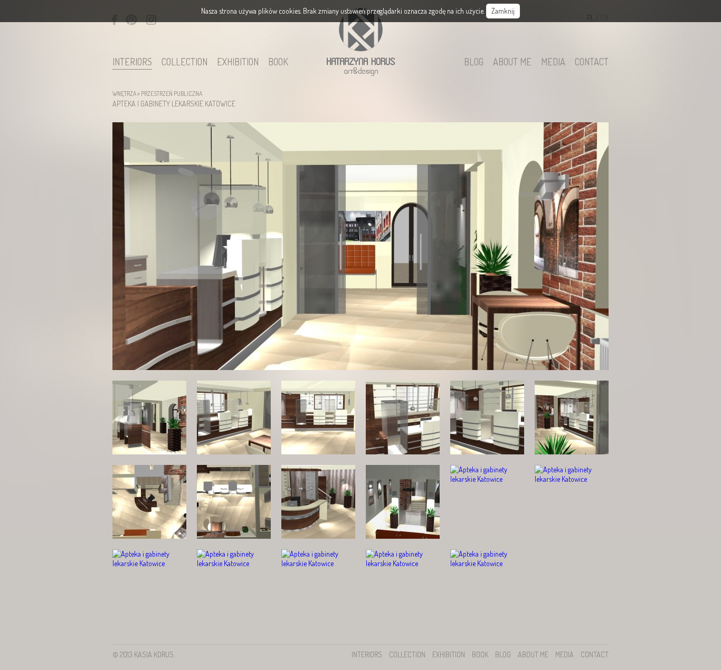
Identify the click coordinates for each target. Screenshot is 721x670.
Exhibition (238, 62)
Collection (184, 62)
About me (512, 62)
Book (278, 62)
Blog (473, 62)
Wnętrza (124, 94)
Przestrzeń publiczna (171, 94)
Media (553, 62)
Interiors (132, 62)
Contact (592, 62)
